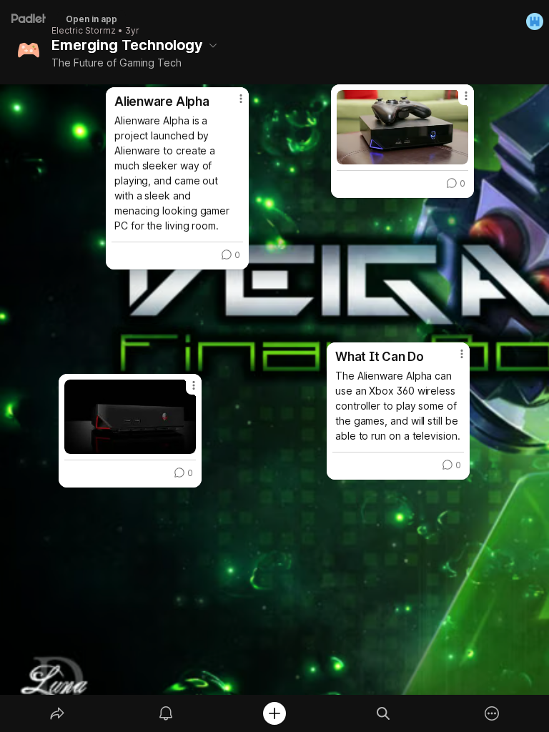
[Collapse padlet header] (213, 45)
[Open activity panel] (166, 713)
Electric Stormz (83, 31)
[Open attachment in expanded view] (402, 127)
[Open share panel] (57, 713)
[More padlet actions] (492, 713)
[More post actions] (457, 101)
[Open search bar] (383, 713)
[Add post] (274, 713)
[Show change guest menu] (534, 21)
